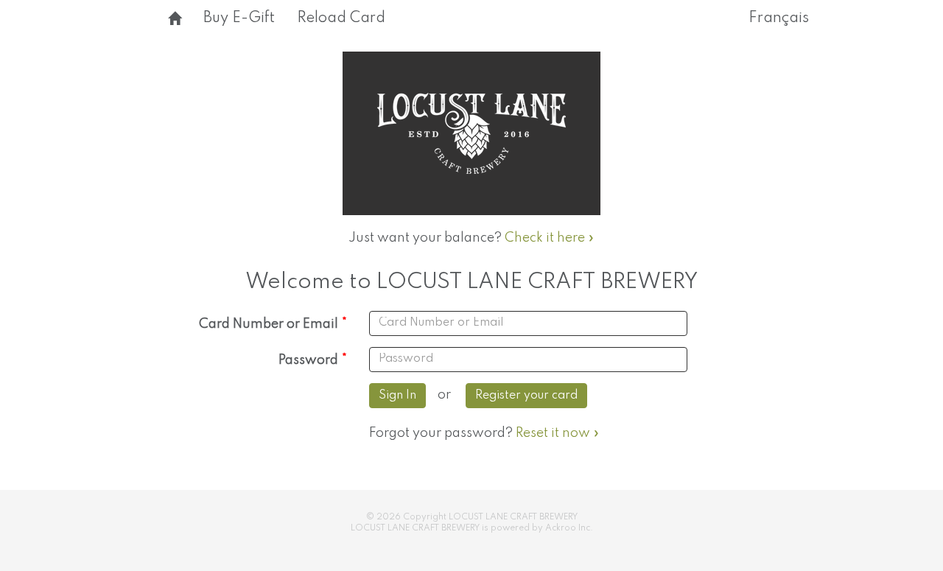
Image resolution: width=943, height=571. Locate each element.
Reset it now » (558, 433)
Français (779, 18)
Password (308, 360)
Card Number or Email (268, 324)
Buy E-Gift (239, 18)
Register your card (526, 396)
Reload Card (341, 18)
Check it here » (550, 238)
